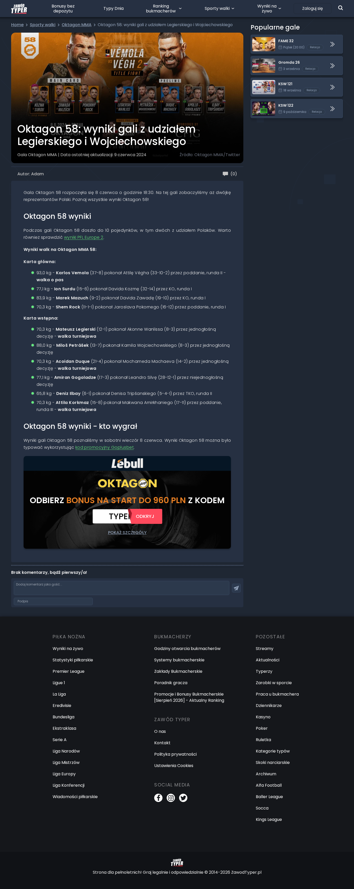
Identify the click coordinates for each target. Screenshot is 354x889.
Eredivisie (62, 706)
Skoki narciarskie (273, 762)
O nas (160, 731)
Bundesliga (63, 717)
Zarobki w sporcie (274, 683)
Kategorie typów (273, 751)
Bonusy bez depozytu (63, 8)
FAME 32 (259, 38)
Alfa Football (269, 785)
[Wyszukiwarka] (340, 7)
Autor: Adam (30, 174)
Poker (262, 728)
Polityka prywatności (175, 754)
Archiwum (266, 774)
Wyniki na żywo (267, 8)
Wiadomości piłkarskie (75, 797)
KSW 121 (258, 81)
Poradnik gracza (170, 683)
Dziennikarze (269, 706)
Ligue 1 (59, 683)
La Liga (59, 694)
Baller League (269, 797)
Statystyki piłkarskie (73, 660)
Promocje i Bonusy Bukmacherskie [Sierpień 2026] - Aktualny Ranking (189, 697)
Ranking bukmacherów (161, 8)
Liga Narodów (66, 751)
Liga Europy (64, 774)
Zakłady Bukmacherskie (178, 671)
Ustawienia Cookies (173, 766)
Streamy (264, 649)
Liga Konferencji (68, 785)
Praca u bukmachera (277, 694)
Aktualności (267, 660)
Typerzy (264, 671)
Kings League (269, 819)
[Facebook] (158, 798)
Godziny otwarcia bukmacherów (187, 649)
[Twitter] (183, 798)
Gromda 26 (262, 59)
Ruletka (263, 740)
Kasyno (263, 717)
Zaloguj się (312, 8)
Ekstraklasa (64, 728)
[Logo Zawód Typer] (19, 8)
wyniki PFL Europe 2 (83, 237)
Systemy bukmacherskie (179, 660)
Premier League (68, 671)
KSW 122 (259, 102)
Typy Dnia (113, 8)
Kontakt (162, 743)
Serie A (60, 740)
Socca (262, 808)
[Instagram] (171, 798)
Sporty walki (217, 8)
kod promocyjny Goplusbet (104, 447)
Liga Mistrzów (66, 762)
